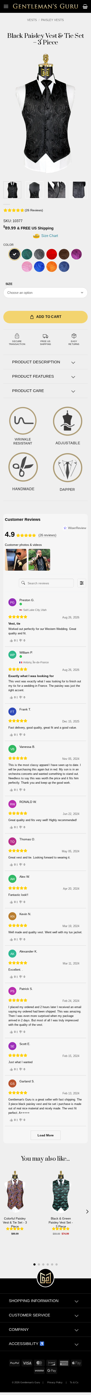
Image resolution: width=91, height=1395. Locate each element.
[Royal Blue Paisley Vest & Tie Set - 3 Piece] (39, 266)
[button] (6, 6)
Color (8, 244)
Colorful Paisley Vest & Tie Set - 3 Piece (15, 1222)
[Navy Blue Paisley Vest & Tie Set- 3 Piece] (64, 266)
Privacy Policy (55, 1382)
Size (9, 284)
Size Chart (49, 236)
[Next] (80, 113)
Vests (32, 20)
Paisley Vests (52, 20)
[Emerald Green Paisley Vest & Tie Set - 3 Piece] (27, 254)
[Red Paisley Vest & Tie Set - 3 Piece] (51, 254)
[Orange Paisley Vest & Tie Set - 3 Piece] (51, 266)
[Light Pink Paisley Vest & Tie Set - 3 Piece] (27, 266)
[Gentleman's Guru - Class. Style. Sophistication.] (45, 6)
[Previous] (11, 113)
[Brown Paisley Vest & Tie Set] (64, 254)
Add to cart (49, 317)
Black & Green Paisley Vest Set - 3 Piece (61, 1222)
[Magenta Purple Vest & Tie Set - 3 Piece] (76, 254)
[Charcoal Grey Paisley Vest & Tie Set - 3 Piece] (39, 254)
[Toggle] (73, 363)
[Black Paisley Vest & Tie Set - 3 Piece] (14, 254)
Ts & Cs (74, 1382)
